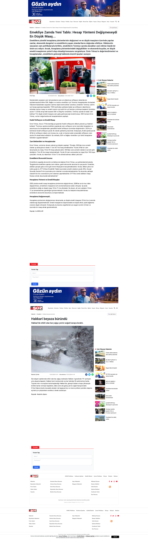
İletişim (110, 476)
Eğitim (90, 21)
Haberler (32, 27)
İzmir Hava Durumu (55, 486)
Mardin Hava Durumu (55, 492)
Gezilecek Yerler (95, 492)
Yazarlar (112, 21)
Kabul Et (115, 536)
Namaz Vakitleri (95, 484)
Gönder (35, 284)
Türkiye (63, 21)
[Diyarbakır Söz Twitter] (111, 481)
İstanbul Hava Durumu (56, 481)
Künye (105, 476)
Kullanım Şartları (79, 476)
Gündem (58, 21)
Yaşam (95, 21)
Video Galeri (33, 489)
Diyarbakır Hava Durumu (56, 489)
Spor (71, 21)
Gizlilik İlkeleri (88, 476)
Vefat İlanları (94, 486)
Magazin (104, 21)
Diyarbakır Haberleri (35, 484)
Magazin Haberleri (77, 484)
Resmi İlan (85, 21)
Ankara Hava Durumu (55, 484)
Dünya (99, 21)
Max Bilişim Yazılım (80, 502)
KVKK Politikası (69, 476)
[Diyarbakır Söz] (35, 22)
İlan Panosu (94, 494)
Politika (68, 21)
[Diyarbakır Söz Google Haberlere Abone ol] (113, 27)
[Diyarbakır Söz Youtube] (117, 481)
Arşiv (108, 21)
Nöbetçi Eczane (95, 481)
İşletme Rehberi (95, 489)
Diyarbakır (52, 21)
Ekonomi (76, 21)
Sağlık (80, 21)
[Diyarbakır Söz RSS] (110, 487)
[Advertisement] (62, 226)
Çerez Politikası (98, 476)
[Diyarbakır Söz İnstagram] (114, 481)
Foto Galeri (33, 486)
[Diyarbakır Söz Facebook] (109, 481)
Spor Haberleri (76, 481)
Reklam (116, 476)
